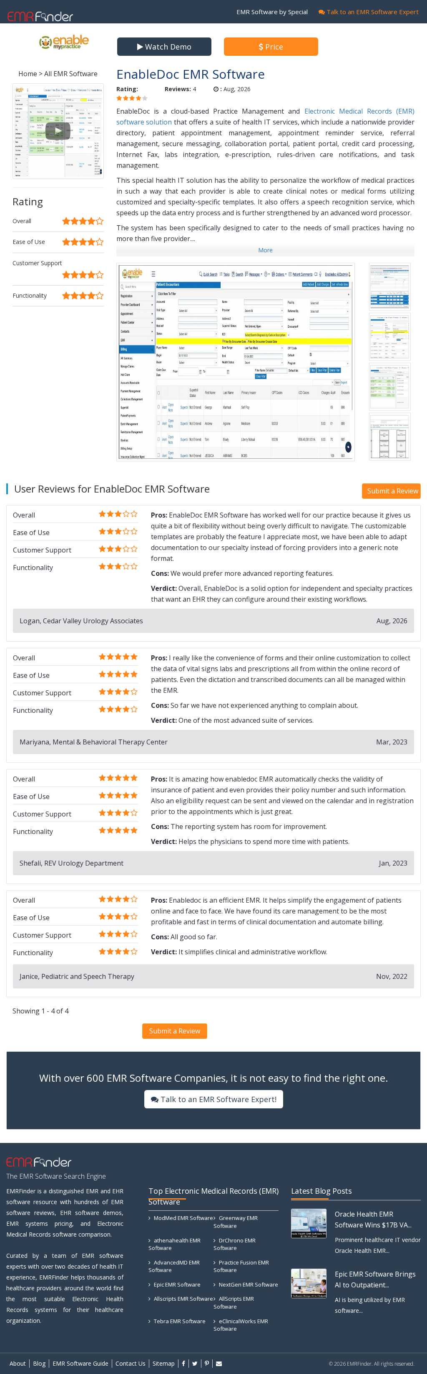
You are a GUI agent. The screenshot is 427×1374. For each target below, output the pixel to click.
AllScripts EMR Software (234, 1302)
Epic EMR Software (177, 1284)
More (265, 250)
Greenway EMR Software (236, 1222)
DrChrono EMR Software (235, 1244)
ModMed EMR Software (183, 1218)
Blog (39, 1363)
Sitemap (164, 1363)
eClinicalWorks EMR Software (241, 1325)
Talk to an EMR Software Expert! (217, 1099)
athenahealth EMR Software (174, 1244)
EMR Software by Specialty (275, 11)
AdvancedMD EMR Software (174, 1266)
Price (273, 47)
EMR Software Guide (80, 1363)
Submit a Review (392, 490)
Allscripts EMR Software (183, 1298)
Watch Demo (167, 47)
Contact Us (131, 1363)
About (18, 1363)
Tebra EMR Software (179, 1321)
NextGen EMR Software (248, 1284)
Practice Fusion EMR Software (241, 1266)
